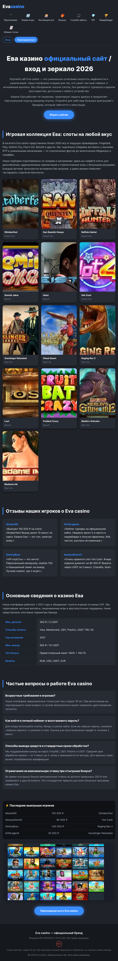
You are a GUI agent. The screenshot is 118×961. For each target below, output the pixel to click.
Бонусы (62, 17)
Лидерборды (106, 17)
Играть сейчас (59, 114)
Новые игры (28, 17)
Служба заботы (79, 17)
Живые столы (11, 29)
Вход (7, 40)
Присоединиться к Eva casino (59, 910)
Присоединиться (26, 40)
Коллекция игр (46, 17)
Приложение (10, 17)
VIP (93, 17)
